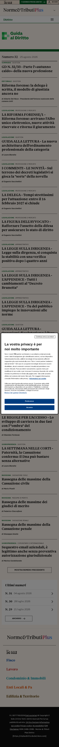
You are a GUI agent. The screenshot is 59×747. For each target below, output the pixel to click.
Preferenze (29, 401)
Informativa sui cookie (37, 378)
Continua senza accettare (45, 337)
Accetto (29, 407)
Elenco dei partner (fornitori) (15, 393)
